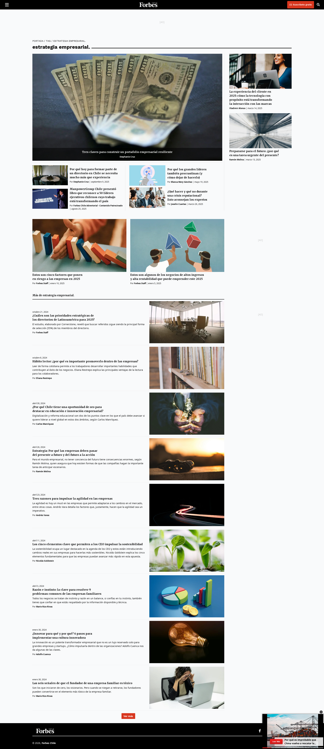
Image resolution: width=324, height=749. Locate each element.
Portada (37, 41)
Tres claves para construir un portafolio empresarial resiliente (127, 152)
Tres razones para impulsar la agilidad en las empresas (72, 498)
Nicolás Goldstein (45, 560)
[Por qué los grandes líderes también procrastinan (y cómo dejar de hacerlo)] (147, 175)
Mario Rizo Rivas (44, 606)
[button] (321, 712)
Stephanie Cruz (127, 156)
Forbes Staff (42, 283)
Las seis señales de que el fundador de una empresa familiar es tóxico (82, 683)
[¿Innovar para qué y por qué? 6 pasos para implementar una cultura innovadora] (186, 642)
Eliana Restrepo (44, 378)
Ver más (128, 716)
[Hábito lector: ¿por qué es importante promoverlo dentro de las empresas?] (186, 368)
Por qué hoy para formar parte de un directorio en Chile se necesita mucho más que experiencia (94, 173)
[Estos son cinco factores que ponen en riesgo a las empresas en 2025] (79, 245)
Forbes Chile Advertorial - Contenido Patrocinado (98, 205)
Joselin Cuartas (178, 204)
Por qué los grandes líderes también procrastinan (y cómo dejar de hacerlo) (187, 173)
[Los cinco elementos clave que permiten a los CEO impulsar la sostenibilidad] (186, 551)
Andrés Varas (42, 515)
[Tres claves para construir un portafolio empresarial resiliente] (127, 107)
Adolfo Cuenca (43, 654)
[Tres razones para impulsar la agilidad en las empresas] (186, 505)
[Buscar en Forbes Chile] (318, 4)
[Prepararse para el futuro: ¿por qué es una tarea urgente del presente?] (260, 130)
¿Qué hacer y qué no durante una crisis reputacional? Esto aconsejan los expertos (187, 195)
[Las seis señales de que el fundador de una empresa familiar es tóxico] (186, 688)
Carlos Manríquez (45, 423)
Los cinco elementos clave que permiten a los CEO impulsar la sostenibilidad (87, 544)
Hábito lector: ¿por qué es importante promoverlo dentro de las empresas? (85, 361)
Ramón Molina (236, 159)
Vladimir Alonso (237, 108)
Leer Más (276, 741)
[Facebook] (260, 731)
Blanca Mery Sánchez (181, 181)
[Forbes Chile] (148, 5)
